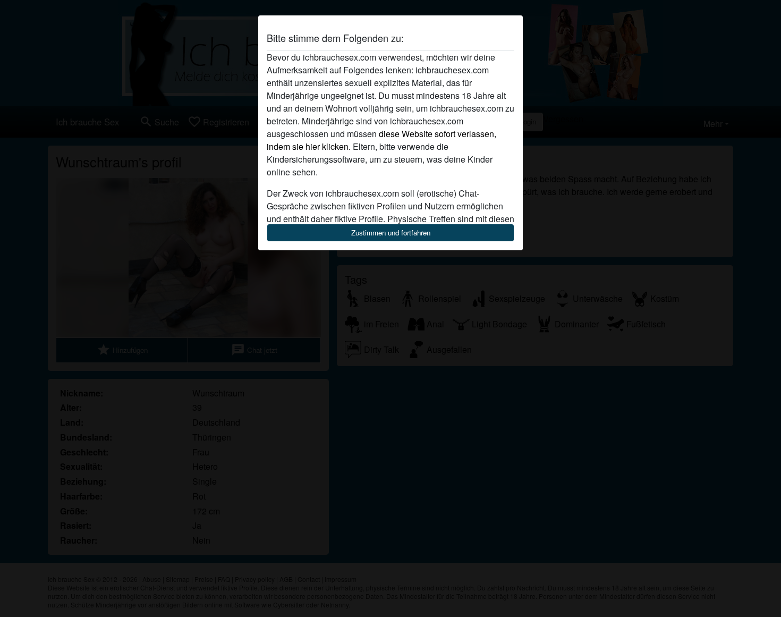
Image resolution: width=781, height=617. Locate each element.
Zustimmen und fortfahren (390, 232)
